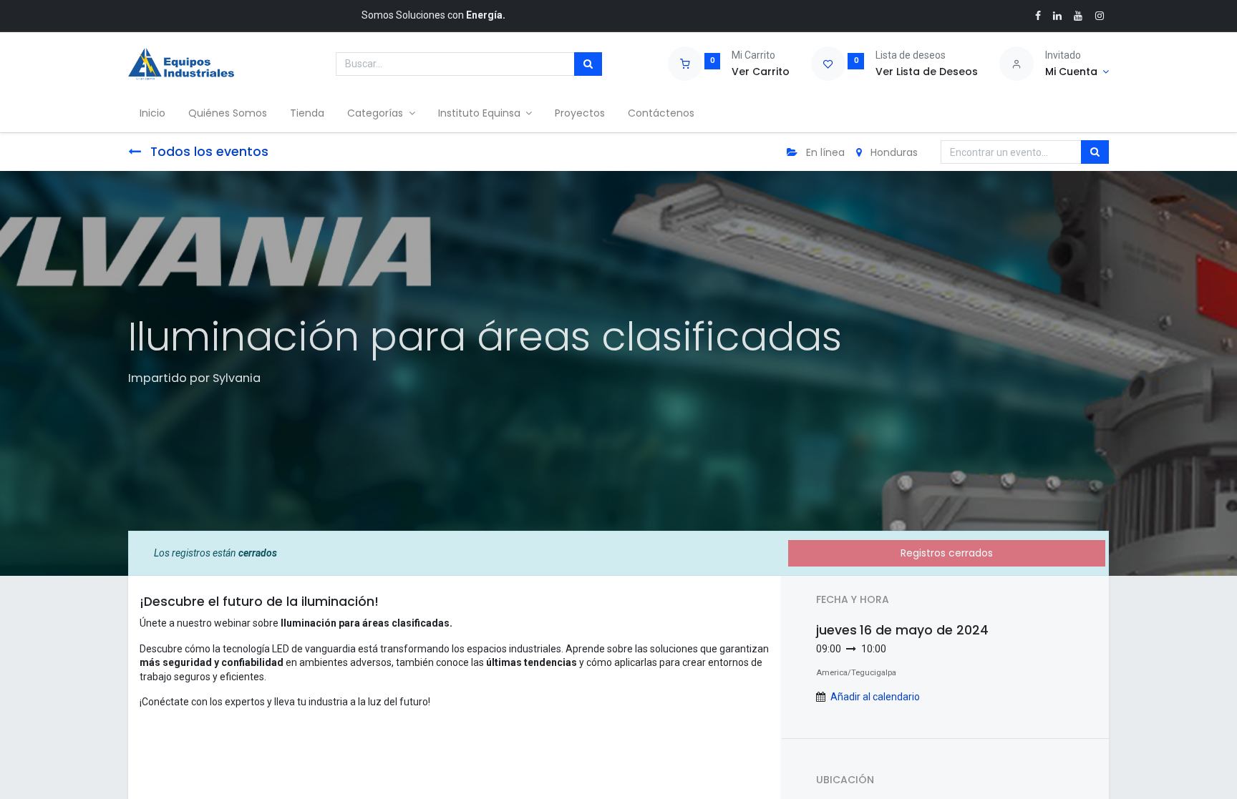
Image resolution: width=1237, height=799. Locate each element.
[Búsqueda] (588, 64)
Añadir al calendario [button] (875, 696)
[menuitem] (152, 114)
